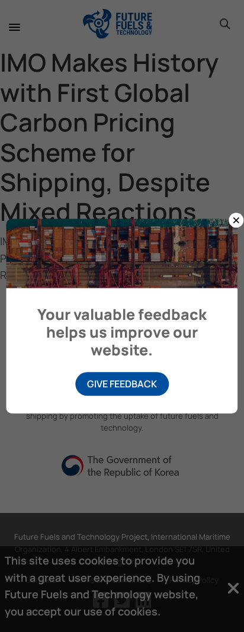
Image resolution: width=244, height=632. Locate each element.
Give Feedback (122, 383)
